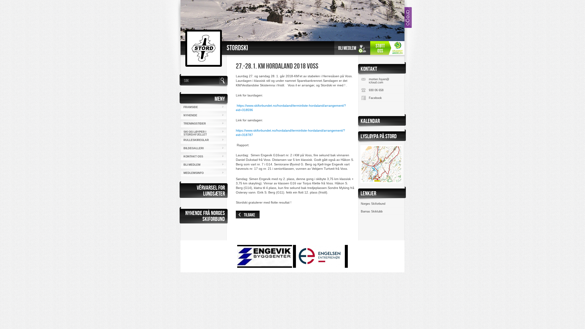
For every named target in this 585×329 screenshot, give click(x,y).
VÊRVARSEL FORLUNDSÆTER (211, 190)
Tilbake (249, 215)
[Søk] (222, 80)
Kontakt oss (193, 156)
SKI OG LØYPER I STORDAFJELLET (195, 133)
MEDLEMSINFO (193, 173)
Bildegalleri (193, 148)
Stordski (237, 48)
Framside (190, 107)
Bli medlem (347, 48)
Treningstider (194, 123)
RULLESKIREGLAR (196, 140)
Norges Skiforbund (373, 203)
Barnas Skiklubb (372, 211)
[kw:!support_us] (387, 48)
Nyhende (190, 115)
